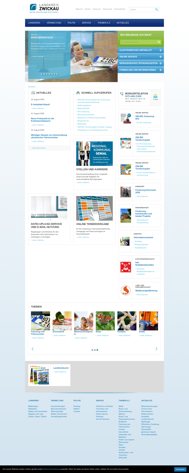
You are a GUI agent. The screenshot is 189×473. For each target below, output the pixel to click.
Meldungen (82, 124)
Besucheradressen (58, 409)
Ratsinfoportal (140, 248)
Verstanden (180, 469)
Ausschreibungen (58, 406)
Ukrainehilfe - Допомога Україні (148, 430)
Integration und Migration (125, 435)
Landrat (77, 411)
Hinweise (99, 416)
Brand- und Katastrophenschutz (127, 417)
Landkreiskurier (147, 419)
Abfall (121, 406)
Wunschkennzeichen (86, 115)
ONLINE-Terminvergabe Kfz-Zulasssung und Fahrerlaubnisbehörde (94, 101)
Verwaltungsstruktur (59, 416)
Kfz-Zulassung (83, 111)
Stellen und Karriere (59, 414)
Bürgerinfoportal (141, 244)
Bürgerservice (83, 121)
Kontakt (88, 9)
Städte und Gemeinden (37, 411)
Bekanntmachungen (149, 406)
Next (156, 348)
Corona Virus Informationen (147, 410)
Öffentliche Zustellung (150, 424)
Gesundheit (123, 432)
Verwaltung (54, 23)
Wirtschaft (123, 458)
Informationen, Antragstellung (143, 221)
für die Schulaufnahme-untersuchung (146, 173)
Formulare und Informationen (102, 410)
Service (86, 23)
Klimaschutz (123, 442)
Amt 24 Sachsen (102, 419)
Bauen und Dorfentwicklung (125, 410)
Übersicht (79, 9)
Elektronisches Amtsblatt (147, 415)
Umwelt (122, 450)
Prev (32, 348)
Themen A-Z (104, 23)
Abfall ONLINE (83, 108)
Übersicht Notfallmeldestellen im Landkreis (146, 271)
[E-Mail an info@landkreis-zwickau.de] (156, 96)
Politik (71, 23)
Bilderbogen (33, 406)
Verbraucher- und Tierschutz (126, 453)
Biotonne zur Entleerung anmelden (92, 118)
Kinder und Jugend (126, 440)
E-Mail (155, 99)
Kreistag (138, 241)
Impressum (97, 9)
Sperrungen (146, 427)
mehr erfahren (38, 69)
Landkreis (34, 23)
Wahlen (77, 409)
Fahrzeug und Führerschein (124, 425)
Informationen (142, 196)
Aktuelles (123, 23)
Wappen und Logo (35, 414)
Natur (121, 445)
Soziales (122, 447)
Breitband (123, 422)
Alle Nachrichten (39, 148)
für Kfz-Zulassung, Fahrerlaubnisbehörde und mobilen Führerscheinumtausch (146, 147)
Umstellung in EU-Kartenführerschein (93, 130)
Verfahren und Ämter (104, 406)
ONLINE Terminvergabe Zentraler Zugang (95, 127)
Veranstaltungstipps (149, 434)
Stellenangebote (84, 105)
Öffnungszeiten (57, 411)
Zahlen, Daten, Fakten (37, 416)
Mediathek (32, 409)
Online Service (102, 414)
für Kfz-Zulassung (144, 123)
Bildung (122, 414)
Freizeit (122, 429)
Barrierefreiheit (119, 9)
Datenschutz (107, 9)
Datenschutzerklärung (51, 469)
